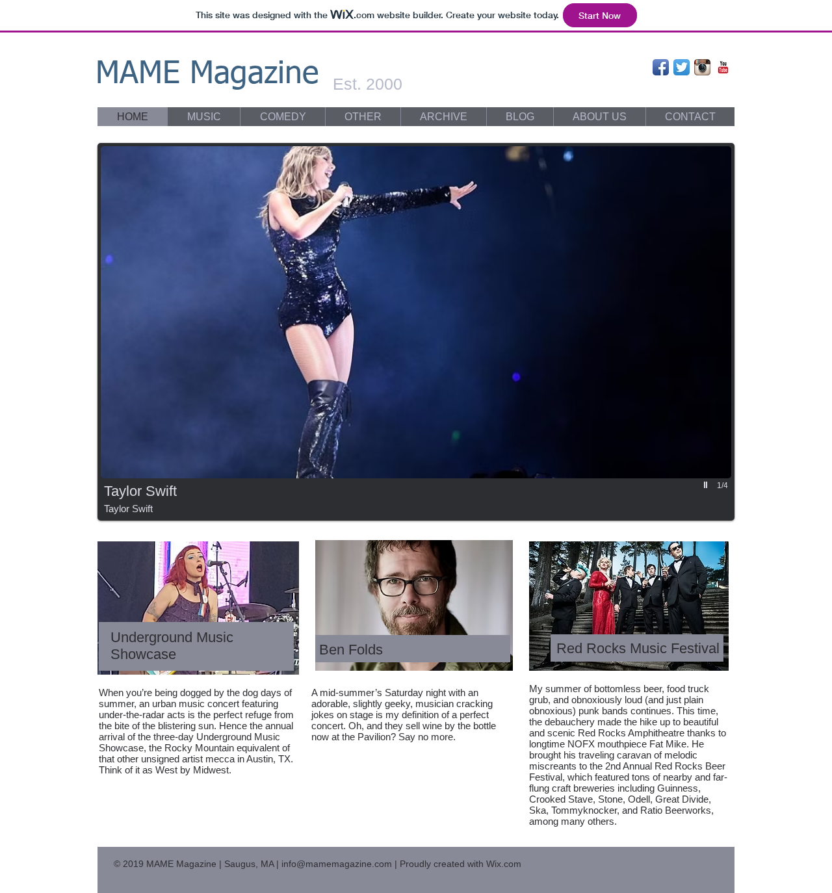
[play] (707, 484)
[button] (416, 332)
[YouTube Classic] (723, 67)
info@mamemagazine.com (336, 864)
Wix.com (503, 864)
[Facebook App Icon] (661, 67)
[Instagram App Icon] (702, 67)
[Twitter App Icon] (681, 67)
